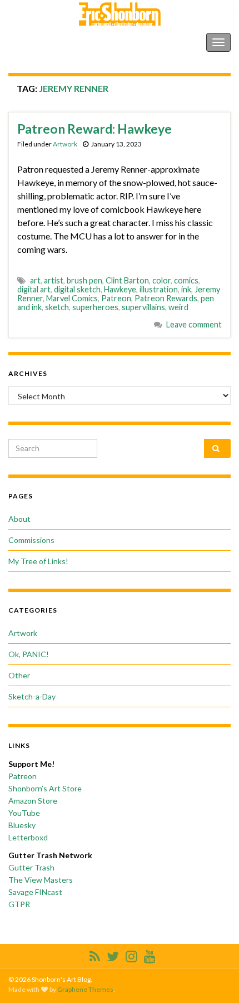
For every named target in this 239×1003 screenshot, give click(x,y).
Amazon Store (32, 800)
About (19, 518)
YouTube (24, 813)
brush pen (84, 280)
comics (186, 280)
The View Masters (40, 879)
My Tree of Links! (38, 561)
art (35, 280)
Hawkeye (120, 289)
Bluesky (22, 825)
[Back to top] (214, 978)
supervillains (143, 307)
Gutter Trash (31, 867)
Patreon (116, 298)
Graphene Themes (85, 989)
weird (178, 307)
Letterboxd (28, 837)
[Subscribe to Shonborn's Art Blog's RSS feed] (94, 954)
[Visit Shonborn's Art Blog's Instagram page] (131, 954)
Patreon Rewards (166, 298)
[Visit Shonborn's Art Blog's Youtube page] (150, 954)
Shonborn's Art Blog (55, 42)
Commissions (31, 540)
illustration (159, 289)
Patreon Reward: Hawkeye (94, 128)
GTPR (19, 904)
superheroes (95, 307)
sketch (57, 307)
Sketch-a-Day (32, 696)
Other (19, 675)
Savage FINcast (35, 892)
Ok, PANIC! (28, 654)
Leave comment (194, 324)
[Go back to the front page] (119, 14)
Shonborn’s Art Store (45, 788)
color (161, 280)
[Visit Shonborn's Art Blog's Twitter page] (113, 954)
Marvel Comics (72, 298)
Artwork (65, 144)
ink (186, 289)
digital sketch (77, 289)
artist (53, 280)
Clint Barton (127, 280)
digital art (34, 289)
